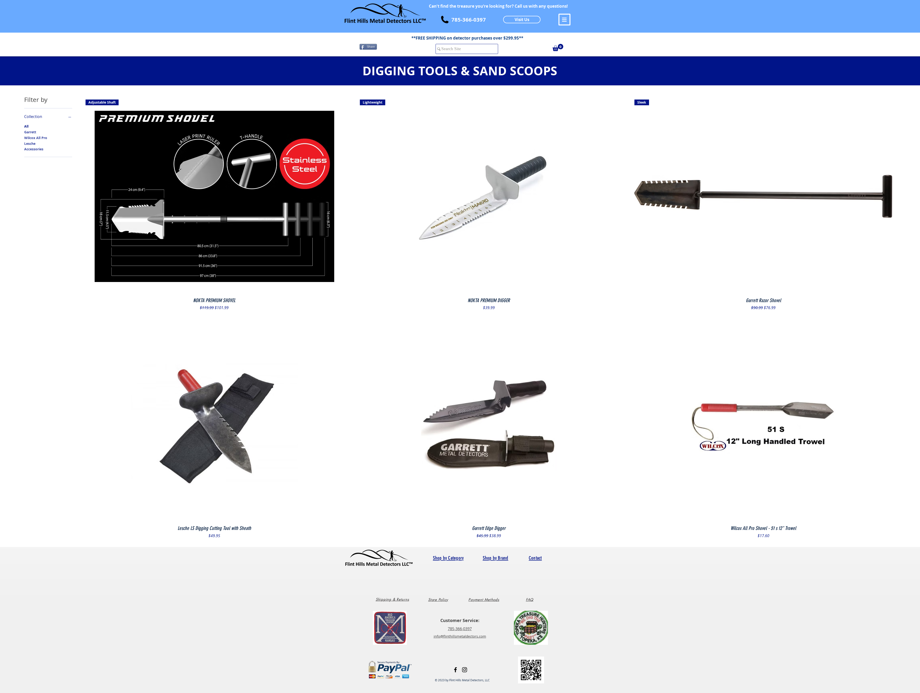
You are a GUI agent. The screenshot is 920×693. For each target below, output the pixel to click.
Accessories (33, 149)
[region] (394, 601)
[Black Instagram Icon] (464, 669)
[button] (564, 19)
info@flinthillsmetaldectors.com (460, 636)
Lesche (29, 143)
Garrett (30, 132)
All (26, 126)
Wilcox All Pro (35, 137)
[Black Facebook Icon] (455, 669)
